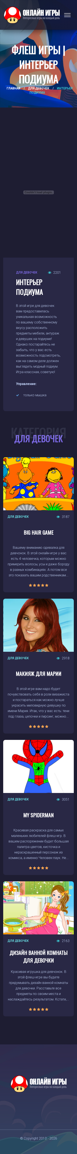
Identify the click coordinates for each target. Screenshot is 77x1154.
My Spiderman (38, 815)
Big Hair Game (38, 532)
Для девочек (38, 88)
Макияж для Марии (38, 673)
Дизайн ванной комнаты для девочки (39, 956)
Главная (13, 88)
